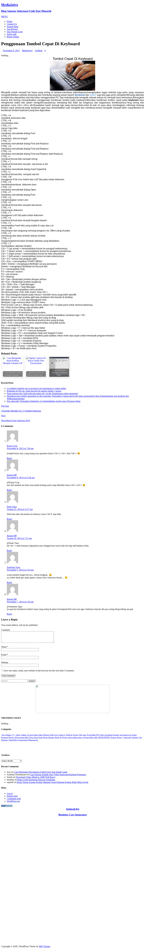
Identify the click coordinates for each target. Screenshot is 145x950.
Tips (140, 737)
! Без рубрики (6, 735)
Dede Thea (12, 507)
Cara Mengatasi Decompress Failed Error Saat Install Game (40, 772)
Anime (18, 735)
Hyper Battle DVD (93, 735)
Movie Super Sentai (35, 737)
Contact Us (12, 24)
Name (4, 647)
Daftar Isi (69, 735)
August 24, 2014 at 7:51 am (19, 538)
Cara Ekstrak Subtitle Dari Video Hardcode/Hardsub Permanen (58, 774)
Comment (5, 630)
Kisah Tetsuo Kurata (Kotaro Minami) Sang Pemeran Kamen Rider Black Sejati (52, 782)
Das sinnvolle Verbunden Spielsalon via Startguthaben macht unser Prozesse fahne (43, 401)
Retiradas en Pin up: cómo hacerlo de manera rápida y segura (34, 391)
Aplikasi (38, 50)
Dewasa (75, 735)
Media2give (27, 50)
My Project (63, 737)
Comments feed (14, 798)
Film (80, 735)
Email (4, 654)
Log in (10, 793)
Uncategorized (23, 740)
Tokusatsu (4, 740)
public (96, 737)
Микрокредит (33, 740)
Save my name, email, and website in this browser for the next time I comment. (39, 670)
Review (119, 737)
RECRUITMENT (104, 737)
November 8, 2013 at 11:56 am (21, 477)
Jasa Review (12, 29)
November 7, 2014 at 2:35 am (20, 602)
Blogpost (46, 735)
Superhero (135, 737)
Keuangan (4, 737)
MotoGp (11, 737)
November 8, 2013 (11, 50)
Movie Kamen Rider (22, 737)
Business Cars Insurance (72, 814)
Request (113, 737)
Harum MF (12, 475)
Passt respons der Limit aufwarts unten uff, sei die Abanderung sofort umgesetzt (42, 393)
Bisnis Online (13, 37)
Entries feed (12, 796)
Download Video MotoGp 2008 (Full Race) (35, 777)
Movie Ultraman (48, 737)
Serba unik (11, 34)
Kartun (134, 735)
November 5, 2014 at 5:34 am (20, 570)
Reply (9, 458)
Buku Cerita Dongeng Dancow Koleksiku (36, 779)
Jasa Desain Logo (15, 31)
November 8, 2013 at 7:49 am (20, 448)
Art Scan (30, 735)
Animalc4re (72, 808)
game (84, 735)
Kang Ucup (12, 446)
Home (9, 21)
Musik (57, 737)
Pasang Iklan (12, 26)
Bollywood (53, 735)
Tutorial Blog (12, 740)
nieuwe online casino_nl (76, 737)
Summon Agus (13, 567)
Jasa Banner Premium (111, 735)
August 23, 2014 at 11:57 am (20, 509)
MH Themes (44, 946)
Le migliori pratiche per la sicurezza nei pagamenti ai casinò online (36, 388)
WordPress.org (13, 801)
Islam (102, 735)
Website (4, 662)
